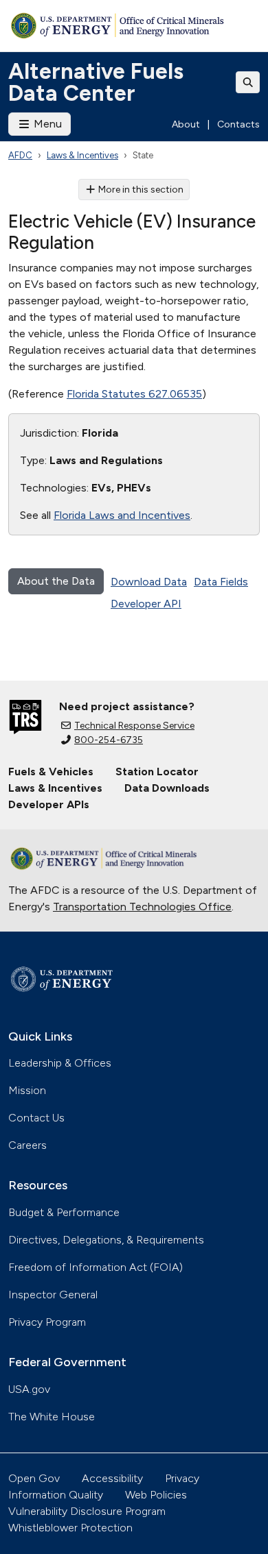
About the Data (56, 580)
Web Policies (156, 1494)
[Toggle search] (248, 82)
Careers (27, 1145)
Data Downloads (167, 787)
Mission (27, 1090)
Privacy (182, 1478)
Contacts (238, 124)
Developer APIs (48, 804)
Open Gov (34, 1478)
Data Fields (221, 581)
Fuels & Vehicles (50, 771)
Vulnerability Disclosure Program (87, 1511)
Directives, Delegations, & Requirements (106, 1239)
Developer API (146, 603)
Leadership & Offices (59, 1062)
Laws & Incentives (82, 155)
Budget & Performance (64, 1212)
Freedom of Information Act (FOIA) (95, 1267)
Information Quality (55, 1494)
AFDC (20, 155)
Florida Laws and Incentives (122, 515)
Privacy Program (47, 1321)
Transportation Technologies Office (142, 906)
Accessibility (112, 1478)
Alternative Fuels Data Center (95, 82)
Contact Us (36, 1117)
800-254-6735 (108, 740)
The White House (51, 1416)
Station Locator (157, 771)
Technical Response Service (134, 725)
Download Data (149, 581)
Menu (46, 123)
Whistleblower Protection (70, 1527)
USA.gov (29, 1389)
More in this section (140, 189)
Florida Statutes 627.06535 (134, 393)
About (186, 124)
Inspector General (53, 1294)
